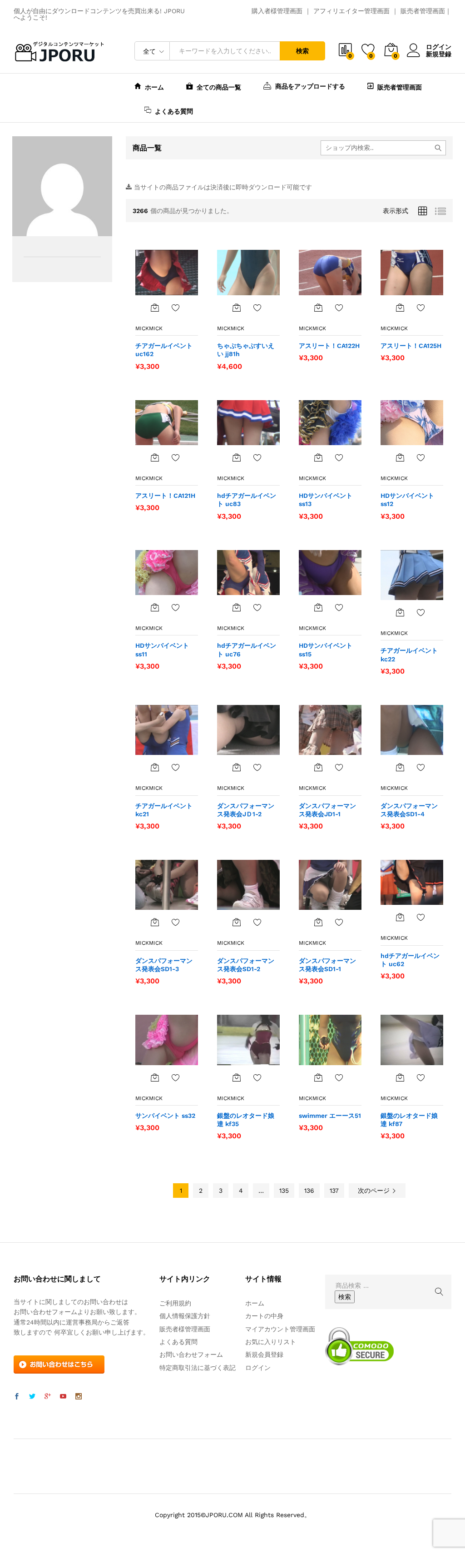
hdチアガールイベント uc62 (410, 960)
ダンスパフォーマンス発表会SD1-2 (245, 964)
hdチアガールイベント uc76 (246, 649)
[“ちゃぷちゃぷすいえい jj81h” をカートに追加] (236, 307)
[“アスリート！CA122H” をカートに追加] (318, 307)
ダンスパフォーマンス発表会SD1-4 (409, 810)
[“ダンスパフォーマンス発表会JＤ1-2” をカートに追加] (236, 767)
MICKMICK (149, 328)
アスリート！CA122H (329, 345)
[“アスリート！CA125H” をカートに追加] (400, 307)
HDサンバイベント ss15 (325, 649)
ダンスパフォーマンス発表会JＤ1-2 (245, 810)
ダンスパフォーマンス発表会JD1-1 (327, 810)
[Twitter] (32, 1397)
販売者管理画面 (423, 11)
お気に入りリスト (270, 1341)
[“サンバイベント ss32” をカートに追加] (155, 1077)
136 (309, 1190)
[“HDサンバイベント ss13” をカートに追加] (318, 457)
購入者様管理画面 (277, 11)
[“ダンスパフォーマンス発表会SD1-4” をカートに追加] (400, 767)
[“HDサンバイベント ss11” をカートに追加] (155, 607)
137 (334, 1190)
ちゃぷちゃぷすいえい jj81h (245, 349)
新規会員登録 (264, 1354)
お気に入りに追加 (175, 307)
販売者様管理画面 (184, 1329)
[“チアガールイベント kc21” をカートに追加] (155, 767)
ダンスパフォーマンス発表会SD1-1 (327, 964)
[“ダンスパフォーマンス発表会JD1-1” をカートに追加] (318, 767)
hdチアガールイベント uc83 (246, 499)
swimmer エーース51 (330, 1115)
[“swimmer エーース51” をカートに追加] (318, 1077)
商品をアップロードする (310, 86)
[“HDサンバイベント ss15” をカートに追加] (318, 607)
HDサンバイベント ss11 (162, 649)
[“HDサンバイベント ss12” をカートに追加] (400, 457)
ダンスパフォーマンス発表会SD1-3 (164, 964)
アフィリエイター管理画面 (351, 11)
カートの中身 (264, 1316)
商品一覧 (147, 148)
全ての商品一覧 (219, 87)
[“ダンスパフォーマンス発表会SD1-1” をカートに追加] (318, 922)
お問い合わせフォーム (191, 1354)
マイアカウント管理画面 (280, 1329)
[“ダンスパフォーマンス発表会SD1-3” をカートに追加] (155, 922)
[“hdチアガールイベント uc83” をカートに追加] (236, 457)
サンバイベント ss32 (165, 1115)
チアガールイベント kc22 (409, 654)
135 (284, 1190)
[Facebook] (17, 1397)
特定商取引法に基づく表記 (197, 1367)
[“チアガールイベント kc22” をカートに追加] (400, 612)
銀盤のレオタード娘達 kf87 (409, 1119)
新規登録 (438, 54)
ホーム (154, 87)
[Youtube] (63, 1397)
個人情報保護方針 (184, 1316)
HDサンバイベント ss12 (407, 499)
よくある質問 (174, 111)
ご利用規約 (175, 1303)
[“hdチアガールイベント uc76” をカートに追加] (236, 607)
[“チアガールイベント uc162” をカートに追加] (155, 307)
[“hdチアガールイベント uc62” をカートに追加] (400, 917)
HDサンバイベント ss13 (325, 499)
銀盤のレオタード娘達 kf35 (245, 1119)
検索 (302, 51)
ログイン (438, 46)
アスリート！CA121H (165, 495)
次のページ (375, 1190)
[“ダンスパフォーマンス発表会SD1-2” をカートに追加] (236, 922)
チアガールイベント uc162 (164, 349)
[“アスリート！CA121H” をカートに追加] (155, 457)
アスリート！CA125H (411, 345)
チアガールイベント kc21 (164, 810)
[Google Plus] (47, 1397)
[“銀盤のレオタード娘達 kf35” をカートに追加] (236, 1077)
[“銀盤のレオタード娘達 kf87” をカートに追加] (400, 1077)
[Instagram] (78, 1397)
